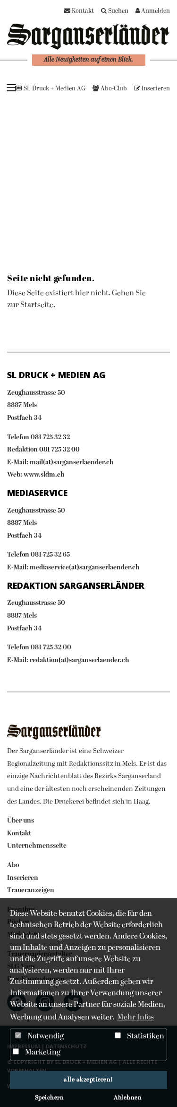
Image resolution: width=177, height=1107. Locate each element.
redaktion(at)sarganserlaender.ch (79, 660)
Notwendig (45, 1036)
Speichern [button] (49, 1098)
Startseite (36, 305)
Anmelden (155, 11)
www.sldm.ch (44, 474)
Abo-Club (113, 88)
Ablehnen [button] (128, 1098)
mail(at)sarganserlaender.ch (72, 462)
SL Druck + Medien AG (53, 88)
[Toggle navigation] (11, 87)
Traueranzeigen (30, 890)
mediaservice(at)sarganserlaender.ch (85, 567)
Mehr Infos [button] (135, 1017)
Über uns (20, 820)
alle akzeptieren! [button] (88, 1080)
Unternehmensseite (37, 846)
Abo (13, 865)
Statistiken (145, 1036)
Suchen (117, 11)
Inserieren (155, 88)
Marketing (42, 1052)
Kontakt (82, 11)
